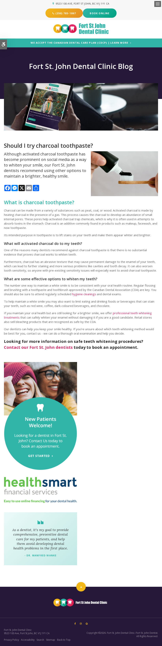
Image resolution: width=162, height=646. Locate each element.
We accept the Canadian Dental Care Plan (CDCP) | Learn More (79, 42)
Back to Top (64, 639)
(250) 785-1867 (66, 13)
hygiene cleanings (84, 294)
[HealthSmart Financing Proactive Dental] (40, 490)
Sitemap (50, 639)
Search (40, 639)
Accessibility (28, 639)
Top (81, 586)
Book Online (99, 13)
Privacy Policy (11, 639)
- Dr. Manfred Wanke (40, 555)
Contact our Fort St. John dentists (38, 347)
